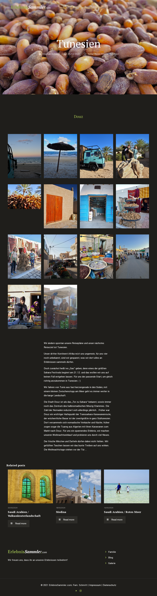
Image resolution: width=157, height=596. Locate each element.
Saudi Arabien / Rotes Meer (122, 512)
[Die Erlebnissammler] (30, 7)
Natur (90, 54)
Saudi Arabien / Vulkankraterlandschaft (24, 514)
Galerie (111, 563)
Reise (97, 54)
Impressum (95, 585)
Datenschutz (109, 585)
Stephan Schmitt (51, 54)
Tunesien (114, 54)
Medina (61, 512)
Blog (110, 557)
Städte (104, 54)
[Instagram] (80, 590)
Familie (112, 552)
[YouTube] (76, 590)
